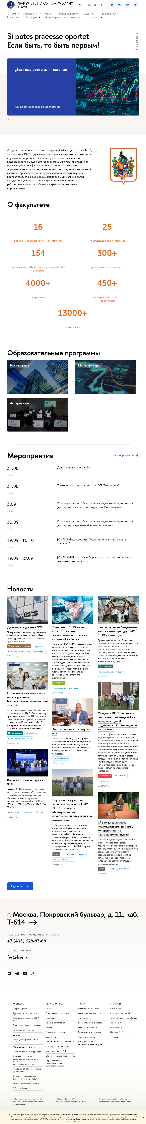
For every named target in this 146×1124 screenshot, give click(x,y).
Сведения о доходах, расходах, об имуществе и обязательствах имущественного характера (26, 1060)
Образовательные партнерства (60, 1055)
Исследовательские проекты (91, 1013)
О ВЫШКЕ (18, 1003)
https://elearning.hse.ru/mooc (113, 1098)
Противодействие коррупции (27, 1051)
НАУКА (82, 1003)
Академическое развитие (89, 1032)
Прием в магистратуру (55, 1032)
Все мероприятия (124, 455)
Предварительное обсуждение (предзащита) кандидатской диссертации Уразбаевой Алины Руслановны (95, 523)
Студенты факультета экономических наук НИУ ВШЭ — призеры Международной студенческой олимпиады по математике (72, 810)
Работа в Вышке (20, 1088)
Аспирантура (20, 403)
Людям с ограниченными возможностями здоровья (25, 1077)
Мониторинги (84, 1018)
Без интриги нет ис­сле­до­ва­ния (71, 731)
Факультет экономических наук (45, 5)
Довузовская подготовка (57, 1013)
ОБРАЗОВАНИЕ (53, 1003)
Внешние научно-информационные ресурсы (90, 1043)
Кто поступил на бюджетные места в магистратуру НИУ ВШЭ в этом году (118, 631)
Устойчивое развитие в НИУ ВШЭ (26, 1019)
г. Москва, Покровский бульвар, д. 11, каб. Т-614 (72, 918)
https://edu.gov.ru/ (65, 1098)
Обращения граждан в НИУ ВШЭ (25, 1040)
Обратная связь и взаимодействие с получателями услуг (54, 1063)
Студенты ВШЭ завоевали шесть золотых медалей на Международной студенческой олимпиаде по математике (117, 721)
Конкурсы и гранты (87, 1037)
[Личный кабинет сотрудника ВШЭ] (95, 5)
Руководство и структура (25, 1013)
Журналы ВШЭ (116, 1032)
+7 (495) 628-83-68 (26, 941)
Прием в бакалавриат (55, 1022)
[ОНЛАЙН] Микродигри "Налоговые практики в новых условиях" (92, 541)
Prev (8, 119)
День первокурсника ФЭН (74, 467)
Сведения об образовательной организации (27, 1070)
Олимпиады (50, 1018)
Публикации (115, 1037)
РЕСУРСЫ (115, 1003)
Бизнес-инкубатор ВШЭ (56, 1051)
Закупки (16, 1034)
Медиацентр (116, 1027)
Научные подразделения (89, 1008)
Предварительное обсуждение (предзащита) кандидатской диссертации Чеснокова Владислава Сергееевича (95, 505)
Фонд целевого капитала (24, 1046)
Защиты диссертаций (87, 1027)
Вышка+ (48, 1027)
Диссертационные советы (90, 1022)
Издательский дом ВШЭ (121, 1013)
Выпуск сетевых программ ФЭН (25, 782)
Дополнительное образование (59, 1041)
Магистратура (89, 365)
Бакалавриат (19, 365)
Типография (115, 1022)
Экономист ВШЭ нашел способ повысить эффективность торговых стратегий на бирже (69, 633)
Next (136, 119)
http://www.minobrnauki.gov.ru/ (27, 1098)
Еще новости (19, 886)
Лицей (48, 1008)
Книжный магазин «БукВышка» (123, 1018)
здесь (27, 1117)
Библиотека (115, 1008)
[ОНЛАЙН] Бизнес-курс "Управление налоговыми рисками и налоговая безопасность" (95, 559)
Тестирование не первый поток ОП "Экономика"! (88, 485)
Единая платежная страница (26, 1083)
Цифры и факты (20, 1008)
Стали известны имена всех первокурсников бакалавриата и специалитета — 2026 (27, 699)
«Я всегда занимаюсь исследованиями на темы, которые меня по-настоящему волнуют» (115, 828)
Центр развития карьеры (57, 1046)
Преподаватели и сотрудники (27, 1025)
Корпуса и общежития (23, 1030)
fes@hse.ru (18, 957)
